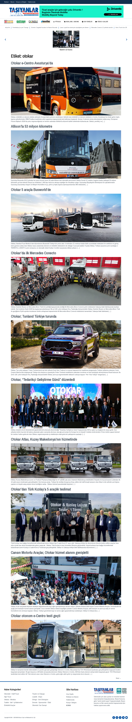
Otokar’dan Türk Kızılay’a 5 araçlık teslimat (41, 489)
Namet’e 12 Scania (66, 49)
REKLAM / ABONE (72, 22)
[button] (5, 39)
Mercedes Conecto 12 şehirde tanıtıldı (64, 27)
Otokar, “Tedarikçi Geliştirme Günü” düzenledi (43, 379)
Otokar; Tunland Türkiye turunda (33, 316)
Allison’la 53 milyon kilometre (31, 126)
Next (118, 678)
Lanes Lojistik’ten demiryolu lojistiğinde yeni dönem (36, 27)
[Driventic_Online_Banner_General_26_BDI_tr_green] (81, 17)
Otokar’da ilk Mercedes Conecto (33, 252)
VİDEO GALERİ (103, 22)
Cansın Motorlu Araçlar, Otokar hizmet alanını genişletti (50, 552)
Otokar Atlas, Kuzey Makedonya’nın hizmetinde (44, 439)
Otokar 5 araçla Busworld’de (31, 189)
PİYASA (58, 22)
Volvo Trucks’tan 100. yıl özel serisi (88, 27)
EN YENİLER (88, 22)
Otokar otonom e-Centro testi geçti (35, 615)
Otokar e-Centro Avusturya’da (32, 63)
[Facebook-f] (113, 717)
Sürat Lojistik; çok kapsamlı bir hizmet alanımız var (114, 27)
